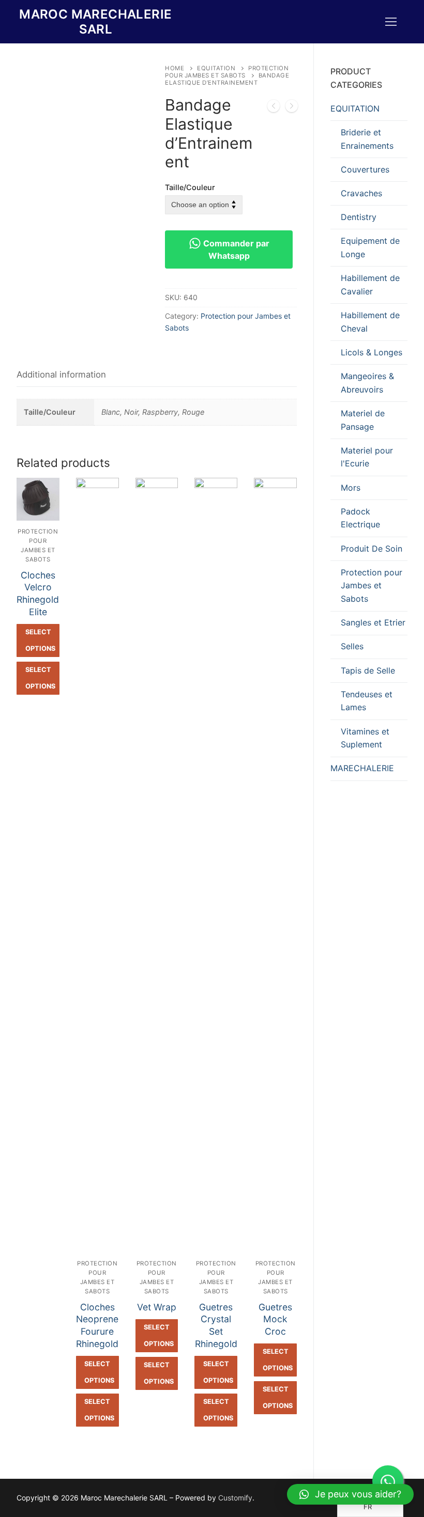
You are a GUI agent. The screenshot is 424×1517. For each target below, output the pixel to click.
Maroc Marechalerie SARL (95, 22)
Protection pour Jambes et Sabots (227, 72)
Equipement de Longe (370, 247)
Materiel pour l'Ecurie (367, 457)
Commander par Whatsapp (235, 249)
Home (174, 68)
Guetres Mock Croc (275, 1319)
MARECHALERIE (362, 768)
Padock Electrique (360, 518)
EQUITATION (216, 68)
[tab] (61, 375)
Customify (235, 1497)
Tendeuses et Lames (366, 701)
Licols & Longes (371, 352)
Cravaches (361, 193)
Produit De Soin (371, 548)
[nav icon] (390, 22)
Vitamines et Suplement (365, 738)
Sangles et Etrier (373, 622)
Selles (352, 646)
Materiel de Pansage (363, 420)
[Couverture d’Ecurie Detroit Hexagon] (273, 108)
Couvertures (365, 169)
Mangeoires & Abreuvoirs (367, 383)
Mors (350, 487)
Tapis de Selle (368, 670)
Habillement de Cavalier (370, 284)
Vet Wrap (156, 1307)
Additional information (61, 374)
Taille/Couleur (190, 187)
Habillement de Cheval (370, 322)
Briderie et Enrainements (367, 139)
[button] (350, 1494)
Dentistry (358, 217)
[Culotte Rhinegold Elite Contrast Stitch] (291, 108)
